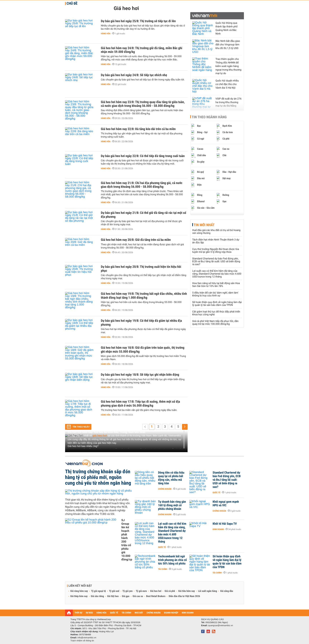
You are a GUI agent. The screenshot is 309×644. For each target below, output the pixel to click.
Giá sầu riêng (97, 596)
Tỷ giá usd (114, 591)
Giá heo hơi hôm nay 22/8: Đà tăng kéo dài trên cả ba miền (138, 129)
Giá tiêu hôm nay (186, 591)
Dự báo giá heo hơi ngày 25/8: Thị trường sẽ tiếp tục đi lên (138, 21)
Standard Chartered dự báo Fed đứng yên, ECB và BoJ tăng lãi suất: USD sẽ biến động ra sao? (216, 261)
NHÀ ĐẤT (139, 612)
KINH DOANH (188, 612)
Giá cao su (138, 596)
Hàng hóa (105, 33)
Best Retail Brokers (156, 596)
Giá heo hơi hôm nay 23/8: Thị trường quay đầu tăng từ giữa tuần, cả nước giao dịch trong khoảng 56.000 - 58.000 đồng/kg (143, 104)
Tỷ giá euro (141, 591)
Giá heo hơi (155, 591)
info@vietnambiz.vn (86, 637)
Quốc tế (216, 492)
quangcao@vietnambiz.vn (220, 625)
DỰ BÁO (89, 612)
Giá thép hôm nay (79, 596)
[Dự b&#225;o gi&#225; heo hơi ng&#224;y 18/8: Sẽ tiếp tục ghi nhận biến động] (81, 383)
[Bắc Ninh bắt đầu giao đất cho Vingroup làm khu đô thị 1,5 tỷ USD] (203, 46)
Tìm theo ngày (81, 427)
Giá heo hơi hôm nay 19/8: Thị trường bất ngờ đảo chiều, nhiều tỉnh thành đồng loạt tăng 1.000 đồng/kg (144, 295)
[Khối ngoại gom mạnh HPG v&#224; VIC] (200, 507)
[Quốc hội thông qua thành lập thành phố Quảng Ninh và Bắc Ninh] (203, 28)
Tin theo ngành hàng (209, 117)
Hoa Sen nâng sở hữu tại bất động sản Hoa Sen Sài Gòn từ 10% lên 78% (216, 285)
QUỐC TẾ (114, 612)
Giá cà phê (170, 591)
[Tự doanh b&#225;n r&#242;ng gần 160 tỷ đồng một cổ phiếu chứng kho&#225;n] (145, 507)
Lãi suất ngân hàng (207, 591)
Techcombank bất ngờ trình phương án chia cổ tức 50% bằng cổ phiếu (172, 560)
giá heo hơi (100, 435)
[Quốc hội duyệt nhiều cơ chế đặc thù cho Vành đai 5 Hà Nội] (203, 86)
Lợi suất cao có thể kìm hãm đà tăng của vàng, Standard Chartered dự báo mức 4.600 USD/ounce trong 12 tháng (216, 274)
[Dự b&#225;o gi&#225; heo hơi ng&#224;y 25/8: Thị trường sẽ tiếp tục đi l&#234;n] (81, 30)
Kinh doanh (218, 529)
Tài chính (162, 569)
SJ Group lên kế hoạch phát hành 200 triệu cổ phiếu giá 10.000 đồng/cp (126, 539)
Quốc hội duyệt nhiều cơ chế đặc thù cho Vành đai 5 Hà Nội (227, 84)
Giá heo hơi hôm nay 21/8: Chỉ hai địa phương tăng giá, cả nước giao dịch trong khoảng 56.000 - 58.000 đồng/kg (141, 185)
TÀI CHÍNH (126, 612)
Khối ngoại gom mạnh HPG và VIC (226, 503)
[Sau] (185, 427)
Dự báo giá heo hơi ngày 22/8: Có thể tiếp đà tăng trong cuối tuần (143, 156)
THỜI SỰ (78, 612)
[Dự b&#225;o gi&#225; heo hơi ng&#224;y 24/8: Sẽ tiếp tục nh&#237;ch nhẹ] (81, 84)
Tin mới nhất (204, 225)
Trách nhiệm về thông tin (82, 640)
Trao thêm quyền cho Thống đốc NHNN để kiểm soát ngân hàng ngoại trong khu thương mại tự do (228, 66)
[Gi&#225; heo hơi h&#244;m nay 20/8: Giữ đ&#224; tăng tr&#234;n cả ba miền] (81, 248)
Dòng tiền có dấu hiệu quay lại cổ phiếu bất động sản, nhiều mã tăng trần (171, 478)
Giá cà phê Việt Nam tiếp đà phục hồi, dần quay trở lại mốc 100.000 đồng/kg (215, 322)
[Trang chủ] (69, 613)
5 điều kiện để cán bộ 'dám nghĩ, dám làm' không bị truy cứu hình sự (215, 294)
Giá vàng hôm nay (79, 591)
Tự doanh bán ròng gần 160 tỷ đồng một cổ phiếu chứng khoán (172, 505)
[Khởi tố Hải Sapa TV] (200, 529)
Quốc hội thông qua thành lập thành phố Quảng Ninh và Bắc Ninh (226, 28)
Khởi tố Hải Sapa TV (225, 524)
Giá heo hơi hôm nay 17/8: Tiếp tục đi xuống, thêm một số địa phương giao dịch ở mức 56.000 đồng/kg (140, 403)
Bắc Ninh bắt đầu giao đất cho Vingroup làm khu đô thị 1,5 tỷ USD (227, 45)
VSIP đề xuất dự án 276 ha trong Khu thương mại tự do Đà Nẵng (228, 102)
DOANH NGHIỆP (171, 612)
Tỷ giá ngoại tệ (98, 591)
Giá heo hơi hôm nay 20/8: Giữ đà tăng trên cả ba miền (136, 240)
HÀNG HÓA (102, 612)
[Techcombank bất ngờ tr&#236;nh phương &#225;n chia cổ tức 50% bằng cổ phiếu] (145, 562)
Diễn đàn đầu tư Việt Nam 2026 (184, 596)
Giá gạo (125, 596)
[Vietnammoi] (217, 16)
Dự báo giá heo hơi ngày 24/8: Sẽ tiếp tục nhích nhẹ (134, 75)
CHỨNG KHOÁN (154, 612)
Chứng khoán (164, 489)
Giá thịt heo (113, 596)
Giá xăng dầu (226, 591)
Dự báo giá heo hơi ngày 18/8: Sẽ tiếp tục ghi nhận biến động (140, 375)
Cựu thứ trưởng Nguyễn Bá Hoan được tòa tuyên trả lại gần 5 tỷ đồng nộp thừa (215, 250)
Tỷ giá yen (127, 591)
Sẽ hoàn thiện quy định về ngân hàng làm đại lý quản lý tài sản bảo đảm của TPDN (217, 304)
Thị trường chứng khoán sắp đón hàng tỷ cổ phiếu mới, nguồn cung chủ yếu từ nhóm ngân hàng (98, 477)
